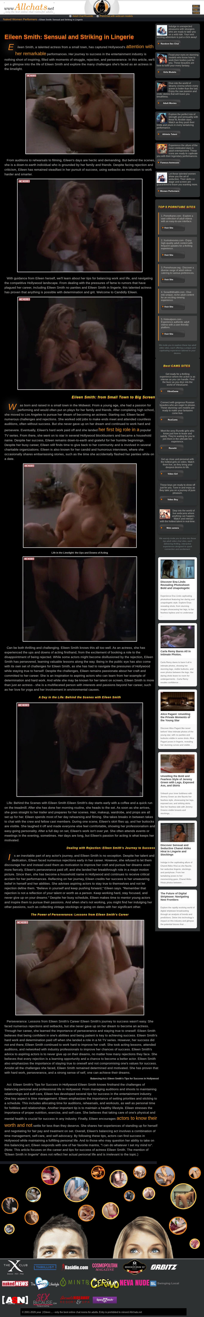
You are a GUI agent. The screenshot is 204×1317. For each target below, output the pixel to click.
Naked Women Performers (20, 19)
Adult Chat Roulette (82, 16)
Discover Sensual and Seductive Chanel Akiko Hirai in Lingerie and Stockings (176, 850)
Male (195, 6)
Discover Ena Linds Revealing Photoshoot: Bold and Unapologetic (175, 585)
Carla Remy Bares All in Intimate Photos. (176, 653)
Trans (196, 12)
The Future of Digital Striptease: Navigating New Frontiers (175, 896)
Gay (195, 9)
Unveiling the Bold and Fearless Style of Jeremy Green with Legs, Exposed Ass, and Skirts (177, 781)
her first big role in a (119, 429)
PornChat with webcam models (116, 16)
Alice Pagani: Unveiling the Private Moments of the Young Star (175, 717)
